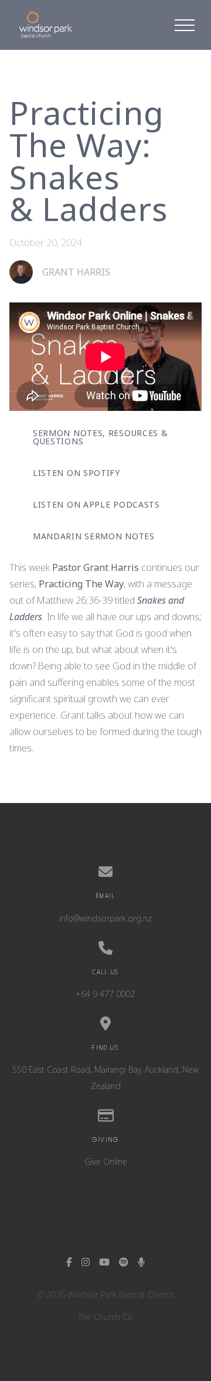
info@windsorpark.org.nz (105, 918)
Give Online (105, 1161)
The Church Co (105, 1316)
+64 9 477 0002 (105, 993)
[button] (185, 25)
